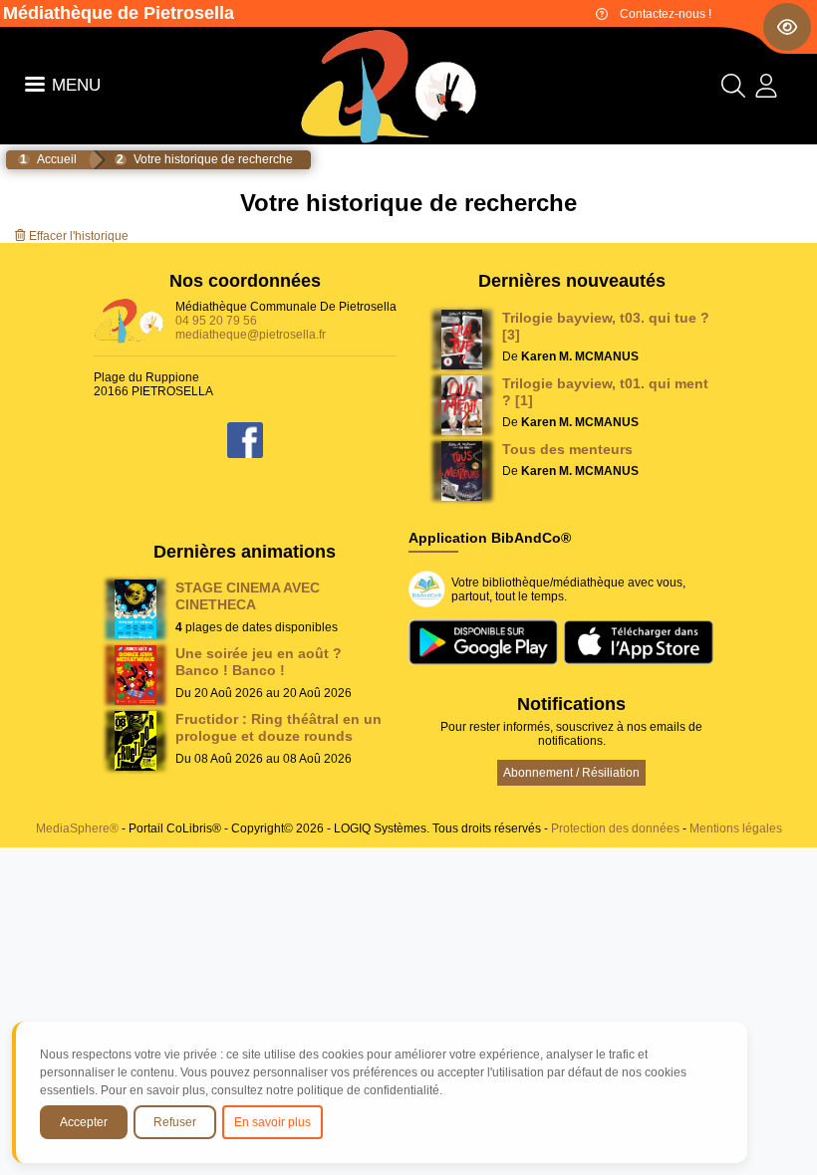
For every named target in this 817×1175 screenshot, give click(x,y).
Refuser (174, 1122)
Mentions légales (735, 828)
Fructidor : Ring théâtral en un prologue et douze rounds (278, 727)
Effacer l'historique (77, 236)
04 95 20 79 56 (216, 321)
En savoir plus (272, 1122)
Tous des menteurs (567, 449)
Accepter (84, 1122)
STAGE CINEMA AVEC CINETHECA (247, 596)
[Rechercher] (733, 91)
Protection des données (615, 828)
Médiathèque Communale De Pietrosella (286, 307)
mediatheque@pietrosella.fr (250, 335)
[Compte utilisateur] (766, 91)
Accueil (57, 159)
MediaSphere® (77, 828)
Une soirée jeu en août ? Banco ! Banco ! (258, 661)
